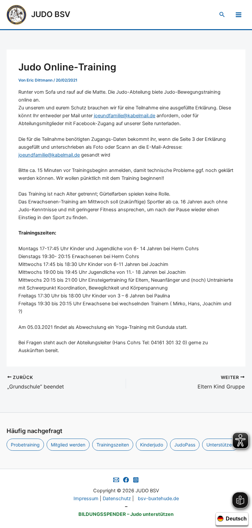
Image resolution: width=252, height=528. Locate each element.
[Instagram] (136, 480)
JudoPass (184, 444)
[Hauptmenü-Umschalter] (238, 15)
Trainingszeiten (112, 444)
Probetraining (25, 444)
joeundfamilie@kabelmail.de (124, 116)
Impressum (86, 498)
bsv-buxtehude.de (158, 498)
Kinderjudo (151, 444)
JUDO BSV (50, 14)
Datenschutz (117, 498)
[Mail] (116, 480)
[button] (222, 14)
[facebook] (126, 480)
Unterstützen (220, 444)
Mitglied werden (68, 444)
